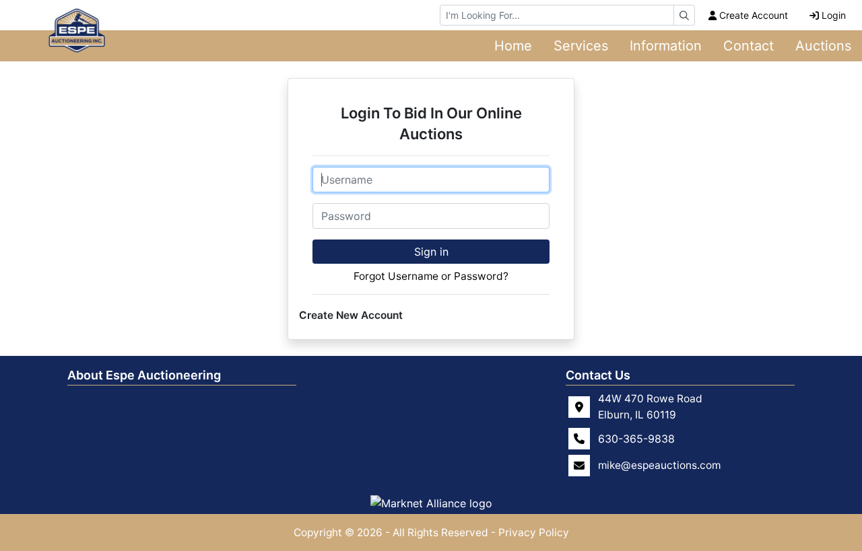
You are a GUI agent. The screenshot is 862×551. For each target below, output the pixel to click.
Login (834, 15)
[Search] (684, 15)
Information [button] (666, 46)
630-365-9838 (636, 438)
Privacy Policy (533, 532)
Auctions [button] (823, 46)
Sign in (431, 251)
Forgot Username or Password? (431, 276)
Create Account (753, 15)
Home (513, 46)
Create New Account (351, 315)
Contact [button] (748, 46)
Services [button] (581, 46)
